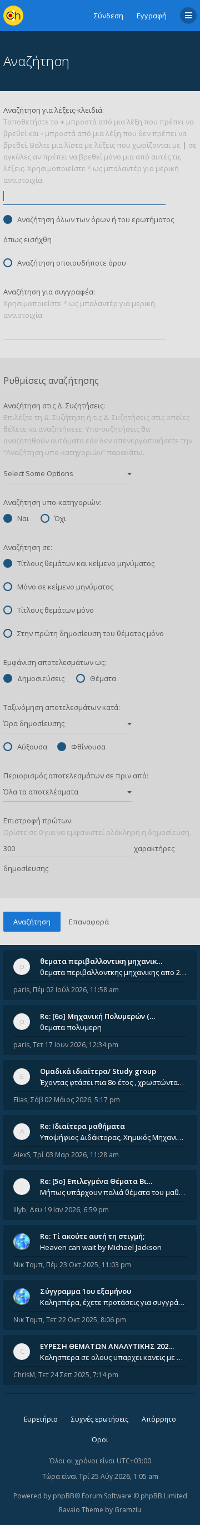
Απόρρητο (159, 1419)
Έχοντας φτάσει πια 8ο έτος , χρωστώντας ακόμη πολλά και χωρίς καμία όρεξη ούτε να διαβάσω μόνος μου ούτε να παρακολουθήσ (113, 1082)
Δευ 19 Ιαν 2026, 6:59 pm (69, 1209)
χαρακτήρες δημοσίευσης (88, 858)
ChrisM (24, 1374)
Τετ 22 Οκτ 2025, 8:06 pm (86, 1319)
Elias (20, 1099)
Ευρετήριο (41, 1419)
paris (21, 989)
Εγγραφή (152, 16)
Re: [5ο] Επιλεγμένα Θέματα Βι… (96, 1181)
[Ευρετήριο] (13, 16)
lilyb (19, 1209)
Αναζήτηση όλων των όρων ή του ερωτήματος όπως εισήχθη (88, 229)
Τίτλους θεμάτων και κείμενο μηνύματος (85, 563)
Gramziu (127, 1509)
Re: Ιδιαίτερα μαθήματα (82, 1126)
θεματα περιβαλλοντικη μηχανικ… (101, 961)
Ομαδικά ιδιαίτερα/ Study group (98, 1071)
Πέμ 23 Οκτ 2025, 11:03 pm (88, 1264)
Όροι (100, 1439)
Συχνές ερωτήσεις (99, 1419)
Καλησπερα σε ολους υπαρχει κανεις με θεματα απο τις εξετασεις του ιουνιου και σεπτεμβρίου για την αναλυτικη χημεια (113, 1357)
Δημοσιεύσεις (40, 678)
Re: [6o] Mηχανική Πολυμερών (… (97, 1016)
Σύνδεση (108, 16)
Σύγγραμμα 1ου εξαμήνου (85, 1291)
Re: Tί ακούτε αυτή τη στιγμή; (92, 1236)
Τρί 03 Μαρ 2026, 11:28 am (76, 1154)
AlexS (21, 1154)
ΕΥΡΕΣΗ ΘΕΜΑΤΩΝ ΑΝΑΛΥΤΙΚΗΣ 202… (107, 1346)
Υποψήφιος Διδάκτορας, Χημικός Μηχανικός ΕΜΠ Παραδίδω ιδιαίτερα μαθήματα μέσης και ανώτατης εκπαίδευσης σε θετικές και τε (113, 1137)
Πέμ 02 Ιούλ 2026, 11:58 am (76, 989)
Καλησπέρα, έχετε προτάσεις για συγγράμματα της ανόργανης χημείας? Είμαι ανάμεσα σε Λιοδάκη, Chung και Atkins (113, 1302)
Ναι (23, 518)
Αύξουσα (32, 747)
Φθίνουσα (88, 747)
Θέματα (103, 678)
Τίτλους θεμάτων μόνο (55, 610)
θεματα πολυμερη (71, 1027)
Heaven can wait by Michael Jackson (101, 1247)
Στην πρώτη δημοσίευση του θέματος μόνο (90, 633)
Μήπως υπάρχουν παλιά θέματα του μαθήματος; (113, 1192)
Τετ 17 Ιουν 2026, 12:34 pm (75, 1044)
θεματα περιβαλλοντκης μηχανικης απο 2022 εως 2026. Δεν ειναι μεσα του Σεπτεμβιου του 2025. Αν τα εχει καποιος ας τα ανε (113, 972)
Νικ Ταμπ (28, 1264)
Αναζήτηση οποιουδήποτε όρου (71, 263)
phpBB (63, 1496)
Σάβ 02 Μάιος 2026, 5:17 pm (75, 1099)
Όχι (60, 518)
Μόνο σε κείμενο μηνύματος (65, 587)
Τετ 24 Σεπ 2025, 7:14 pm (78, 1374)
